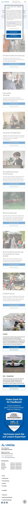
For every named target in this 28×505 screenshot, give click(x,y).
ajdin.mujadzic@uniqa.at (10, 457)
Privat (3, 475)
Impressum (4, 494)
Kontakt (4, 483)
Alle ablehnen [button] (13, 36)
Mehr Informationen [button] (14, 349)
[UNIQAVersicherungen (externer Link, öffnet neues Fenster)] (7, 502)
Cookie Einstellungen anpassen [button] (14, 28)
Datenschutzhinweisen (12, 23)
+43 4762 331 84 (8, 455)
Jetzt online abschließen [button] (14, 347)
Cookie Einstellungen (7, 499)
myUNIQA (4, 490)
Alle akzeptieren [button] (13, 32)
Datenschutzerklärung (7, 497)
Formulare (4, 485)
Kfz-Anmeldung (5, 480)
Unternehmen (5, 478)
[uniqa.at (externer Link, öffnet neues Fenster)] (2, 502)
